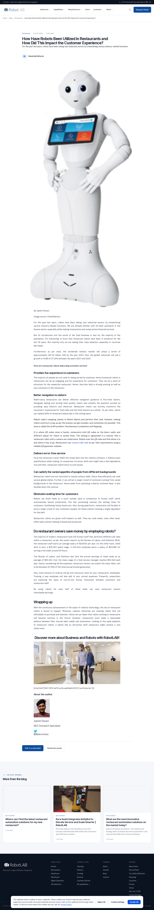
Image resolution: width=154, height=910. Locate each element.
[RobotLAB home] (14, 9)
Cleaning (80, 866)
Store (87, 9)
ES (150, 2)
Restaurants (55, 870)
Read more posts (54, 748)
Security (80, 877)
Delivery (80, 870)
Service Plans (134, 870)
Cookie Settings (135, 895)
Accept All (134, 902)
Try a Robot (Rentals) (137, 873)
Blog (10, 18)
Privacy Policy (66, 904)
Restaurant (18, 18)
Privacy (131, 884)
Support (142, 2)
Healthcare (55, 873)
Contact (106, 877)
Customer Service (83, 881)
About (108, 9)
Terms (131, 888)
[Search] (130, 9)
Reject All (101, 902)
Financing (135, 2)
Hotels (53, 866)
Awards (106, 870)
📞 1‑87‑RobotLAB (125, 2)
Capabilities (58, 9)
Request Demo (142, 10)
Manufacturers (74, 9)
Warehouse (55, 877)
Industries (44, 9)
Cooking (80, 873)
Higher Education (57, 881)
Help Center (133, 866)
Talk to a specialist (33, 748)
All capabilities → (83, 884)
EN (147, 2)
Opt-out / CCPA (135, 891)
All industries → (57, 884)
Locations (97, 9)
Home (5, 18)
